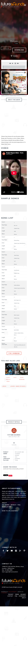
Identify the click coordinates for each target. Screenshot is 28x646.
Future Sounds (14, 435)
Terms (7, 505)
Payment (23, 594)
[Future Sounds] (12, 5)
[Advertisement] (14, 24)
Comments (14, 444)
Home (3, 95)
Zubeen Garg (13, 95)
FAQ (19, 505)
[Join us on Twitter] (7, 550)
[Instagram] (16, 550)
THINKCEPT (4, 592)
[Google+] (20, 550)
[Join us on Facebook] (3, 550)
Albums (7, 95)
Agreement (22, 596)
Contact (10, 596)
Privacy (13, 505)
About (24, 597)
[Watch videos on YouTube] (11, 550)
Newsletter (6, 507)
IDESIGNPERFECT (12, 591)
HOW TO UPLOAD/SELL (10, 511)
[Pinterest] (24, 550)
